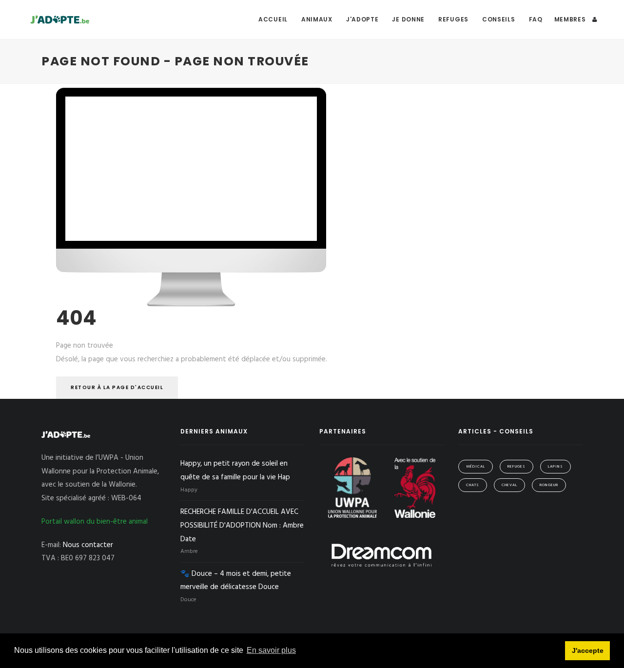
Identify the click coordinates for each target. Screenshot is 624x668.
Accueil (273, 19)
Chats (472, 485)
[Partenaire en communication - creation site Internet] (381, 555)
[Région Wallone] (414, 487)
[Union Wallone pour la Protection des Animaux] (353, 487)
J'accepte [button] (588, 650)
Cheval (509, 485)
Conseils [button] (498, 19)
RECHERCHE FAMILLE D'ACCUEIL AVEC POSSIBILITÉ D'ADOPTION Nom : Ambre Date (242, 525)
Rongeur (549, 485)
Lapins (555, 467)
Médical (475, 467)
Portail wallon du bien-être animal (94, 522)
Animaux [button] (316, 19)
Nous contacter (88, 545)
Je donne (408, 19)
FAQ (536, 19)
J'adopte (362, 19)
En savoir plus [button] (271, 650)
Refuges (453, 19)
